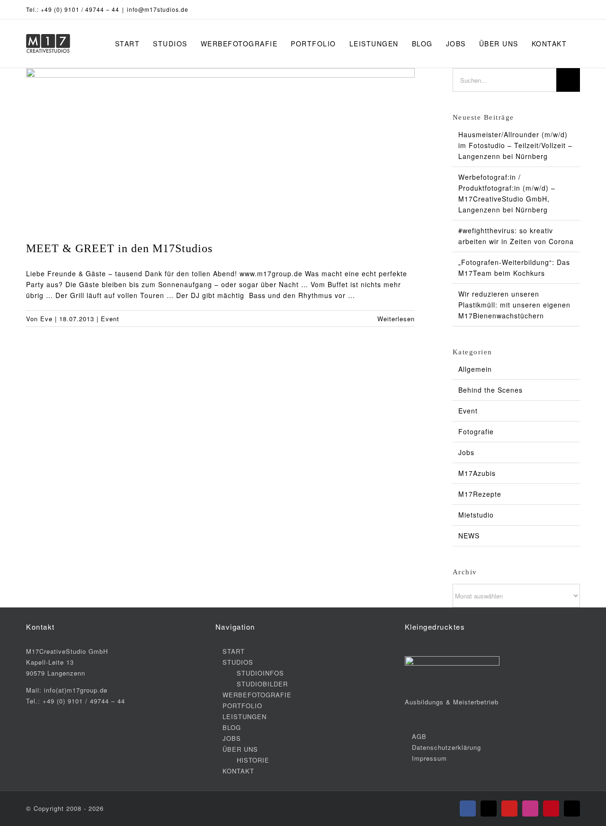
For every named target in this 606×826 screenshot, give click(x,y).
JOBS (232, 738)
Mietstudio (476, 514)
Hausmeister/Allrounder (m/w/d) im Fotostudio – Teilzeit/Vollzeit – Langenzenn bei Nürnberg (515, 145)
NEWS (469, 535)
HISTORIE (253, 760)
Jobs (466, 452)
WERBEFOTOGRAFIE (257, 694)
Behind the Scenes (490, 390)
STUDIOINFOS (260, 672)
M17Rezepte (479, 494)
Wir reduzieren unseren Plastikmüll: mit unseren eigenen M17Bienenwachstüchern (514, 304)
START (234, 651)
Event (110, 318)
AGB (419, 736)
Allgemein (475, 369)
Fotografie (476, 431)
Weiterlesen (396, 318)
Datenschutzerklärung (446, 747)
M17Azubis (477, 473)
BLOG (232, 727)
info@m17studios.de (157, 9)
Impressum (429, 758)
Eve (46, 318)
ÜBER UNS (240, 749)
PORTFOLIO (242, 705)
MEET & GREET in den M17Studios (119, 248)
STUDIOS (238, 662)
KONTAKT (238, 770)
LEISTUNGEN (245, 716)
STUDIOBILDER (262, 683)
